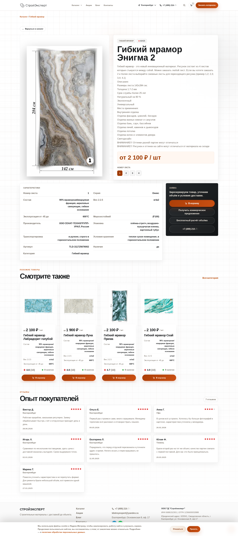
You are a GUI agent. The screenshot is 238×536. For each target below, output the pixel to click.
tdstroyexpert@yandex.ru (125, 513)
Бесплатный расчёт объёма (192, 220)
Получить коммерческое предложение (192, 212)
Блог (97, 5)
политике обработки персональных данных (63, 532)
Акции (89, 5)
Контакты (108, 5)
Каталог (75, 5)
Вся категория (210, 278)
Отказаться (178, 529)
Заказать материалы (207, 5)
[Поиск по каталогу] (184, 5)
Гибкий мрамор (36, 17)
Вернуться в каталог (32, 29)
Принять (194, 529)
